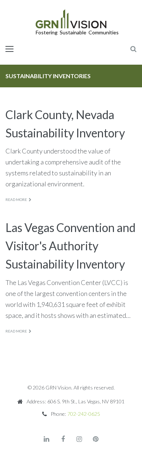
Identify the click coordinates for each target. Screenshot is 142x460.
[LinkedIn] (46, 439)
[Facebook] (63, 439)
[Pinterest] (96, 439)
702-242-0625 (83, 414)
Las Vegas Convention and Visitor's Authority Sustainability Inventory (70, 245)
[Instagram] (79, 439)
